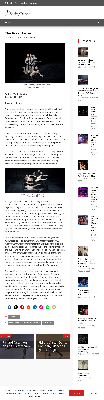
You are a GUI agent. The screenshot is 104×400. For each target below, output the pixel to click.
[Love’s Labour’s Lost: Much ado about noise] (83, 223)
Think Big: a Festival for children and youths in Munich (87, 320)
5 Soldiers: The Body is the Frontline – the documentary (88, 349)
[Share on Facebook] (9, 307)
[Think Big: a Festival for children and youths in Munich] (83, 313)
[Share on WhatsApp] (47, 307)
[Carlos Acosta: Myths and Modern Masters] (83, 114)
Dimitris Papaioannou (31, 323)
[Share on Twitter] (16, 307)
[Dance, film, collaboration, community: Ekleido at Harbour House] (83, 55)
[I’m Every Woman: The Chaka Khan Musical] (83, 195)
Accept (76, 393)
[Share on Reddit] (28, 307)
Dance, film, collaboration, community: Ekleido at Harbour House (88, 62)
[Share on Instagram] (41, 307)
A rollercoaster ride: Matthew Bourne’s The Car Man (88, 292)
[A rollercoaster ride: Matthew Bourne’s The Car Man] (83, 285)
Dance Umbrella (14, 323)
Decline (93, 393)
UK (18, 317)
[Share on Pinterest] (22, 307)
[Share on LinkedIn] (35, 307)
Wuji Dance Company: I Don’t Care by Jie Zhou (87, 175)
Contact (33, 3)
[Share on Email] (54, 307)
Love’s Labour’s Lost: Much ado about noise (94, 223)
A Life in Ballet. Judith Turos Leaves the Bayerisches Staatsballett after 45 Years (87, 262)
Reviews (11, 317)
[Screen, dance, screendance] (83, 368)
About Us (23, 3)
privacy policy (34, 396)
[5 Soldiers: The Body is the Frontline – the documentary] (83, 342)
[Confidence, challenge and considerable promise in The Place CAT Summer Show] (83, 83)
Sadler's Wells (47, 323)
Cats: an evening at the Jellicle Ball (94, 140)
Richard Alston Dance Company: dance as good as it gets (52, 346)
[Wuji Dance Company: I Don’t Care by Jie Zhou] (83, 168)
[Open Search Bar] (97, 22)
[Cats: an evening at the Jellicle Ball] (83, 142)
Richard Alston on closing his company (16, 344)
